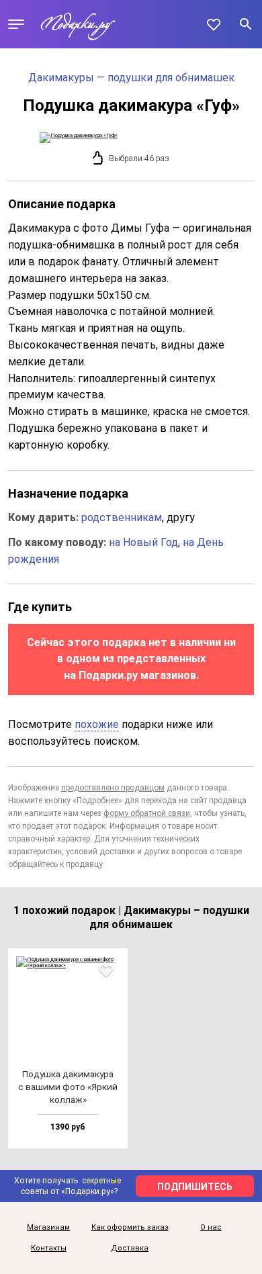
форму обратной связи (146, 813)
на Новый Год (143, 542)
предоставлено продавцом (113, 787)
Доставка (129, 1248)
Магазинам (48, 1228)
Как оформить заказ (130, 1228)
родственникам (121, 517)
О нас (211, 1228)
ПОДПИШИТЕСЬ (194, 1186)
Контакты (49, 1248)
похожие (97, 724)
